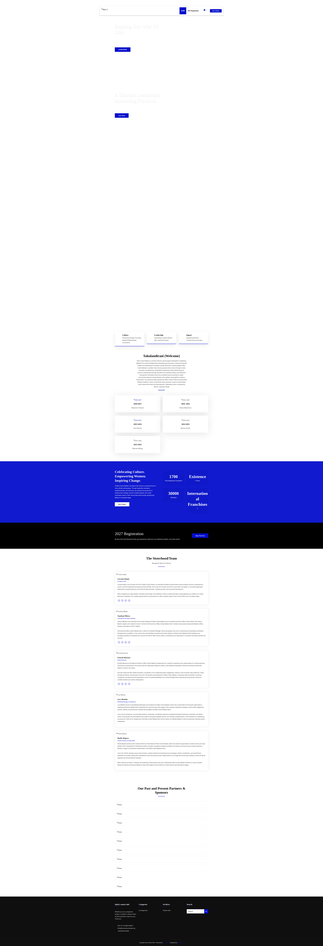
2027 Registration (193, 11)
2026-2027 (138, 404)
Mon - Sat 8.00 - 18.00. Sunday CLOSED (114, 3)
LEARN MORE (122, 49)
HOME (183, 11)
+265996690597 (136, 3)
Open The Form (200, 536)
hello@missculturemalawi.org (156, 3)
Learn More (121, 115)
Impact (189, 335)
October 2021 (167, 910)
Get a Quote (215, 11)
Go (206, 911)
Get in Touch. (122, 504)
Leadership (158, 335)
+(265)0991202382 (123, 931)
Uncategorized (143, 910)
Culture (125, 335)
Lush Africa (166, 942)
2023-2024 (138, 424)
